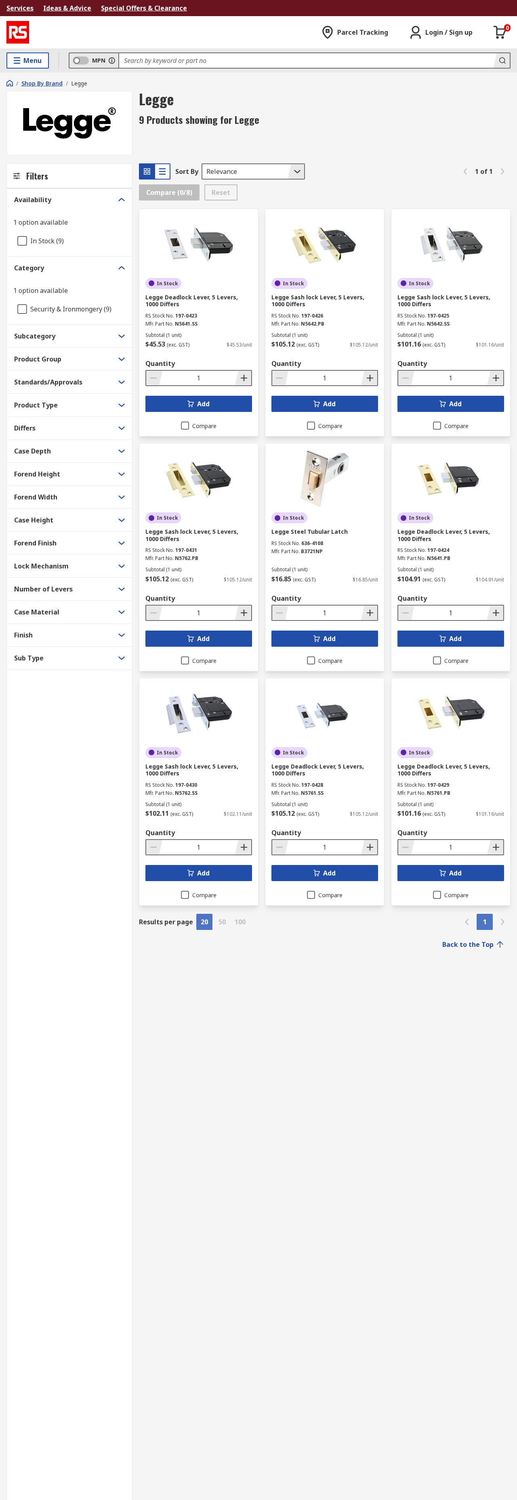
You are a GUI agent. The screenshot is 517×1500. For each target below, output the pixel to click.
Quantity (160, 363)
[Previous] (465, 171)
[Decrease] (154, 378)
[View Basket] (500, 32)
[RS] (17, 32)
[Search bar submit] (502, 60)
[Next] (502, 171)
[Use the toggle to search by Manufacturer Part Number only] (112, 60)
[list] (162, 171)
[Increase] (243, 378)
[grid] (147, 171)
